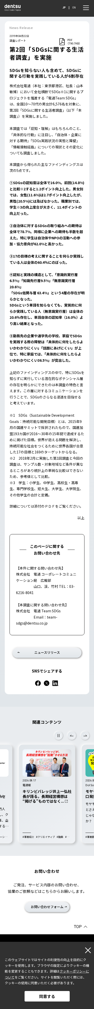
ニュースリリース (47, 652)
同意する (47, 996)
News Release (21, 27)
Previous (72, 735)
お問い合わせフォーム (47, 906)
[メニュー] (86, 7)
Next (85, 735)
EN (74, 7)
